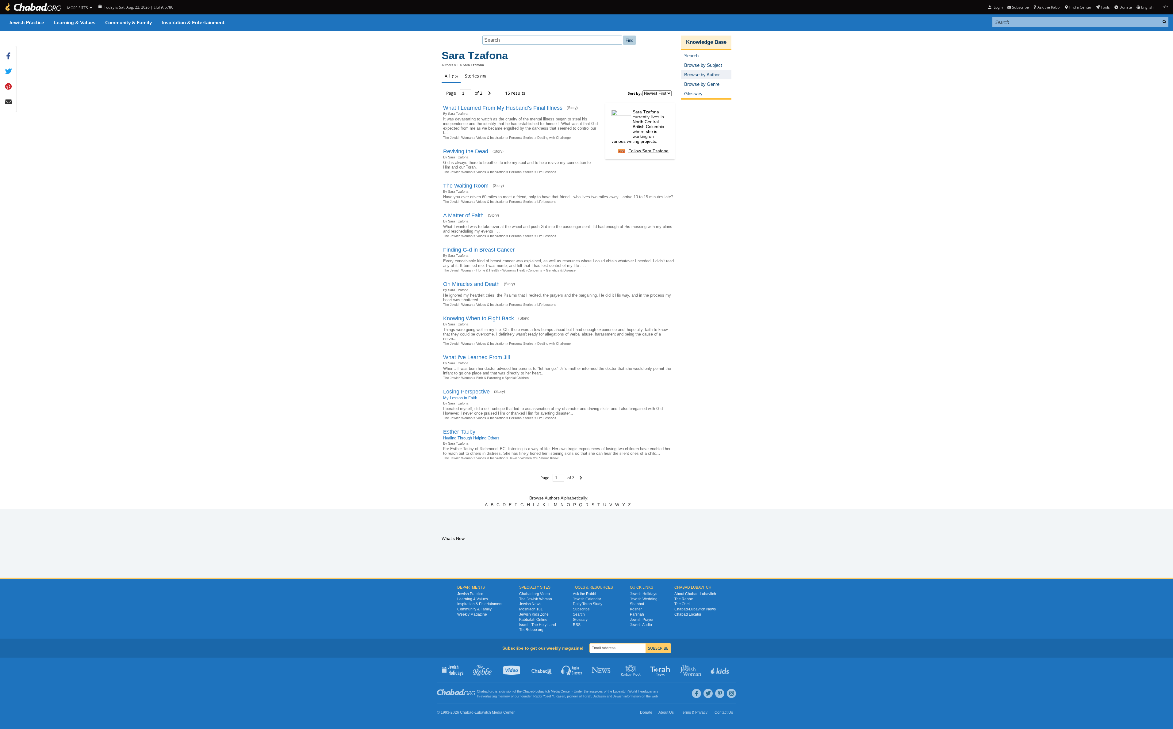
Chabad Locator (687, 614)
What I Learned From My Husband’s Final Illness (502, 108)
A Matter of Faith (463, 215)
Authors (447, 65)
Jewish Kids (720, 670)
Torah (587, 696)
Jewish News (530, 604)
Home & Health (487, 270)
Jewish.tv (512, 670)
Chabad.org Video (534, 594)
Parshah (637, 614)
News (601, 670)
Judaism (599, 696)
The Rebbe (683, 599)
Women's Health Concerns (522, 270)
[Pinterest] (719, 693)
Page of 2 (465, 93)
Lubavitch (542, 691)
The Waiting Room (466, 186)
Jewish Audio (641, 625)
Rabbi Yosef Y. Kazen (549, 696)
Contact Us (724, 712)
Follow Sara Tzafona (648, 150)
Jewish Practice (26, 22)
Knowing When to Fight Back (478, 318)
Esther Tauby (459, 432)
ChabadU (542, 670)
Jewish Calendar (587, 599)
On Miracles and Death (471, 284)
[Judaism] (33, 7)
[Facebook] (696, 693)
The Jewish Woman (458, 137)
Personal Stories (521, 137)
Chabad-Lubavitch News (695, 609)
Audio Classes (572, 670)
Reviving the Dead (465, 151)
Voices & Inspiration (490, 137)
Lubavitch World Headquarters (635, 691)
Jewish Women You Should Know (533, 458)
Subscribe (581, 609)
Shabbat (637, 604)
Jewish (618, 696)
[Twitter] (708, 693)
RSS (577, 625)
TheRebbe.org (531, 630)
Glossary (580, 619)
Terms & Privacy (694, 712)
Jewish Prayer (642, 619)
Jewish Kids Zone (534, 614)
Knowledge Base (706, 42)
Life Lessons (546, 172)
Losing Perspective (466, 392)
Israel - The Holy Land (537, 625)
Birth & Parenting (488, 378)
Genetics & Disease (561, 270)
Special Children (517, 378)
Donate (1125, 7)
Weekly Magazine (472, 614)
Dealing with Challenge (554, 137)
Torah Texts (661, 670)
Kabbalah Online (533, 619)
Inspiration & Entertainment (193, 22)
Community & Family (128, 22)
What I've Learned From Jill (476, 357)
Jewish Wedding (643, 599)
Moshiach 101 (531, 609)
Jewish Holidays (643, 594)
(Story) (572, 108)
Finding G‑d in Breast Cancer (479, 250)
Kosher (636, 609)
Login (997, 7)
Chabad (528, 691)
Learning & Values (74, 22)
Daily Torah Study (587, 604)
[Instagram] (731, 693)
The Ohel (682, 604)
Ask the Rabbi (1048, 7)
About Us (666, 712)
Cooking (631, 670)
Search (579, 614)
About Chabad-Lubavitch (695, 594)
